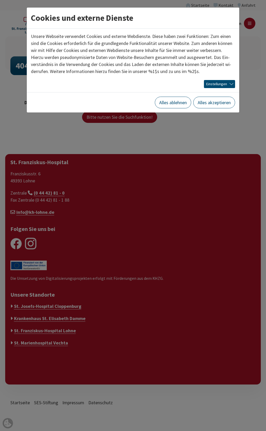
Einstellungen (216, 84)
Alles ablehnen (173, 102)
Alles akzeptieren (214, 102)
